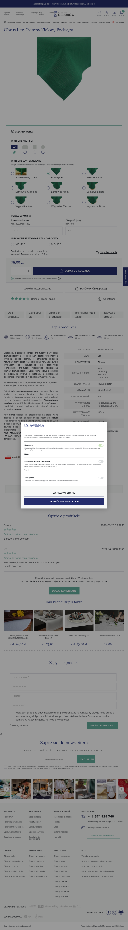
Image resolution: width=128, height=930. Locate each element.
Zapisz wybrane (64, 492)
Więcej (26, 454)
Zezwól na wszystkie (64, 501)
